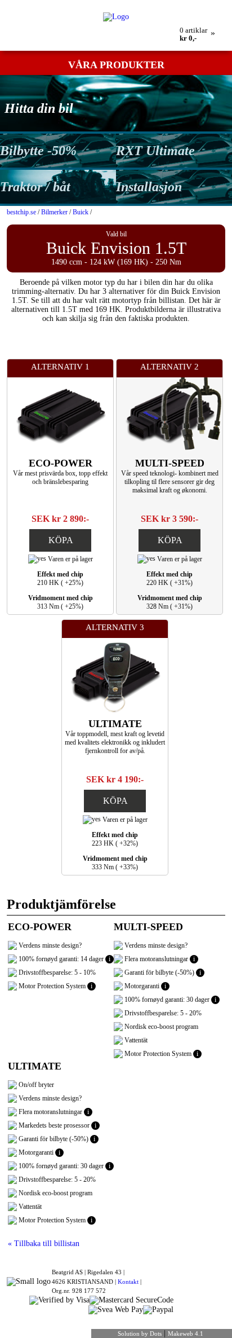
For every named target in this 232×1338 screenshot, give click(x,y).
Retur (106, 4)
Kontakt (128, 1281)
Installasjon (149, 186)
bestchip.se (21, 212)
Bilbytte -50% (38, 150)
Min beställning (70, 4)
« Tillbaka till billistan (43, 1243)
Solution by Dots (140, 1333)
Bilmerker (54, 212)
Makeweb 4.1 (185, 1333)
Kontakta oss (139, 4)
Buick (80, 212)
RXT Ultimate (155, 150)
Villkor (173, 4)
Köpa (60, 540)
